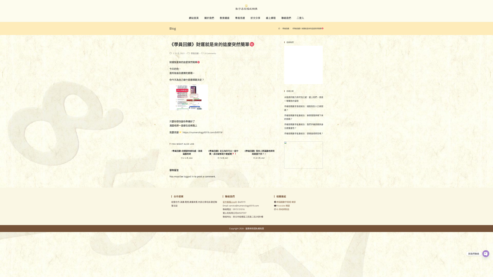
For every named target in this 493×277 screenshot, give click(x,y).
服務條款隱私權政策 (254, 228)
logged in (189, 176)
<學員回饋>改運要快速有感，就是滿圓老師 (186, 152)
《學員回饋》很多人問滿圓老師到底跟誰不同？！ (259, 152)
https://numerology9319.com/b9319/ (202, 132)
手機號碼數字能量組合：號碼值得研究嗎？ (303, 133)
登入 (301, 17)
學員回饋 (195, 53)
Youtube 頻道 (283, 205)
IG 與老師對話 (282, 209)
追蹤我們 (290, 42)
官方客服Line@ (230, 202)
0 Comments (210, 53)
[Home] (279, 28)
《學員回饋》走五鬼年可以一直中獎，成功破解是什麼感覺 (222, 152)
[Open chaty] (485, 253)
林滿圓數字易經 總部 (286, 202)
